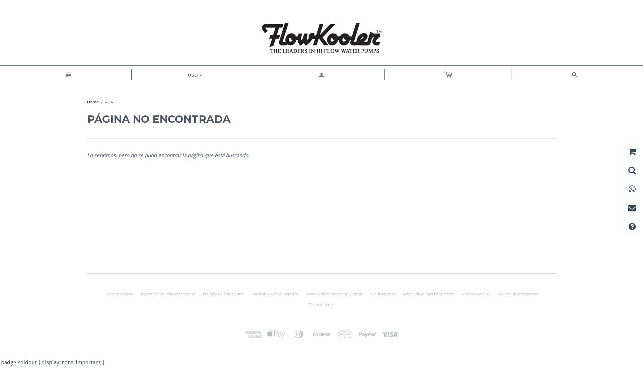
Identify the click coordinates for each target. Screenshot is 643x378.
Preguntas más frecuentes (428, 293)
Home (93, 101)
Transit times (321, 304)
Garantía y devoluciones (275, 293)
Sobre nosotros (119, 293)
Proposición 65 (475, 293)
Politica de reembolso (517, 293)
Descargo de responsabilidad (168, 293)
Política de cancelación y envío (334, 293)
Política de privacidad (223, 293)
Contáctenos (383, 293)
